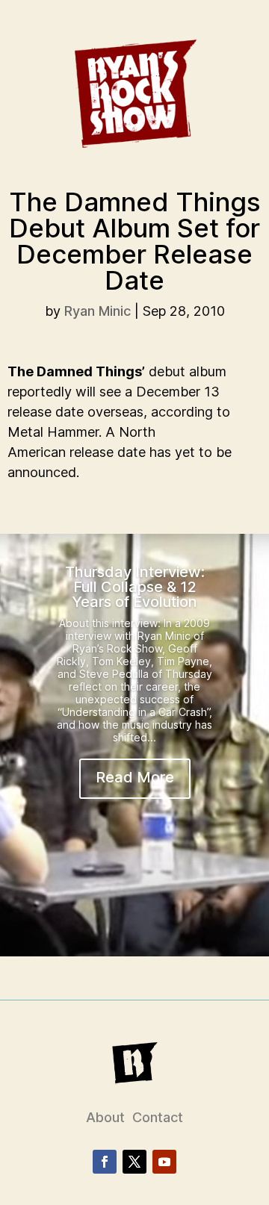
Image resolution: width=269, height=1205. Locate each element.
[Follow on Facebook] (105, 1162)
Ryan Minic (97, 311)
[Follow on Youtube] (164, 1162)
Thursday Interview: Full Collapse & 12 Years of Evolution (135, 587)
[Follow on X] (134, 1162)
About (105, 1117)
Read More (135, 777)
